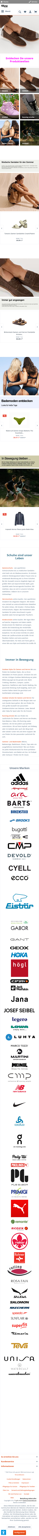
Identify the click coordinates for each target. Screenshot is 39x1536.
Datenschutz (27, 1479)
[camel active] (19, 836)
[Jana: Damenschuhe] (19, 999)
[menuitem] (5, 11)
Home (5, 2)
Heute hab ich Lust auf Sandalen (19, 192)
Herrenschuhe (7, 599)
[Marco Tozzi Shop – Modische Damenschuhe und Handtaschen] (19, 1046)
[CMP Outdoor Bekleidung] (19, 846)
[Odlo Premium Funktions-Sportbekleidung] (19, 1121)
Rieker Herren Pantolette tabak (19, 332)
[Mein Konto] (30, 12)
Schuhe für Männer (19, 277)
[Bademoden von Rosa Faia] (19, 1281)
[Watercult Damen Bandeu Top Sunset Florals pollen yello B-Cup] (19, 420)
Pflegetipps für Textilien (27, 1486)
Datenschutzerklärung (29, 1500)
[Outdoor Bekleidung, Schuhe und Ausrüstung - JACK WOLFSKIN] (19, 988)
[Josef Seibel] (19, 1011)
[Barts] (19, 804)
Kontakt (26, 1494)
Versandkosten (19, 1475)
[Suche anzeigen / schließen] (19, 12)
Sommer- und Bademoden (11, 742)
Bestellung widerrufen (28, 1499)
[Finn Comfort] (19, 922)
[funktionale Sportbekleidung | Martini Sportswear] (19, 1054)
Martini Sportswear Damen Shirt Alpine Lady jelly (19, 530)
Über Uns (6, 1490)
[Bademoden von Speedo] (19, 1313)
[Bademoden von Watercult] (19, 1366)
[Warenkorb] (35, 12)
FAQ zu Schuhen (14, 1483)
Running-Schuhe (8, 716)
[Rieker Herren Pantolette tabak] (19, 321)
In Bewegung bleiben (19, 488)
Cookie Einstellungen (13, 1479)
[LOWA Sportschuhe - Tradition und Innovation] (19, 1028)
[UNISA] (19, 1358)
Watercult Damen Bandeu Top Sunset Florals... (19, 432)
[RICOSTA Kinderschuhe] (19, 1228)
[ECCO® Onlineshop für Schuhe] (19, 878)
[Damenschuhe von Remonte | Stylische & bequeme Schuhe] (19, 1221)
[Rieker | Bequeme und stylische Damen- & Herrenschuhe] (19, 1241)
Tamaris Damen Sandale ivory (19, 234)
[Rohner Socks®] (19, 1257)
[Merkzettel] (25, 12)
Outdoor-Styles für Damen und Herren (16, 669)
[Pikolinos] (19, 1165)
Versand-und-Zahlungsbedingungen (23, 1490)
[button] (3, 1532)
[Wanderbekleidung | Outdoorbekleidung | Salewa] (19, 1292)
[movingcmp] (19, 1077)
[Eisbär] (19, 901)
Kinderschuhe (7, 620)
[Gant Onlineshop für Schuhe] (19, 939)
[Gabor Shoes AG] (19, 930)
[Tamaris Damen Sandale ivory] (19, 223)
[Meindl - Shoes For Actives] (19, 1066)
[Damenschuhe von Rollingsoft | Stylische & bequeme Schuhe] (19, 1270)
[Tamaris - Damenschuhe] (19, 1333)
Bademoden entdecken (19, 34)
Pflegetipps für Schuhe (10, 1486)
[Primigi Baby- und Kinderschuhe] (19, 1193)
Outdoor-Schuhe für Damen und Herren (16, 698)
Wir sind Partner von (15, 1494)
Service (34, 2)
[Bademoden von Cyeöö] (19, 868)
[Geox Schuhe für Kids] (19, 948)
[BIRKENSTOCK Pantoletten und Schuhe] (19, 812)
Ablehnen (11, 1527)
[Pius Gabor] (19, 1177)
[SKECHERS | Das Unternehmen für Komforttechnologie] (19, 1307)
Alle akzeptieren (24, 1527)
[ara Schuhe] (19, 796)
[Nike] (19, 1104)
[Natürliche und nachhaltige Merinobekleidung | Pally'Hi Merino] (19, 1157)
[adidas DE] (19, 779)
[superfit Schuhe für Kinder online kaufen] (19, 1326)
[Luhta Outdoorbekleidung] (19, 1038)
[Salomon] (19, 1302)
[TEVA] (19, 1345)
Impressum (25, 1483)
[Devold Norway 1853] (19, 857)
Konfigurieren (19, 1533)
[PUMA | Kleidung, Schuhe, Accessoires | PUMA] (19, 1208)
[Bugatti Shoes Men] (19, 829)
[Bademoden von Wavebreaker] (19, 1373)
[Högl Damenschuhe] (19, 968)
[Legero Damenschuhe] (19, 1019)
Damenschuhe (7, 568)
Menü (7, 11)
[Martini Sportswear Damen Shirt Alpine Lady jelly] (19, 519)
